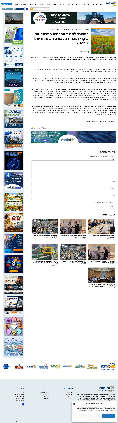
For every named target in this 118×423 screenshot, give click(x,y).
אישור (108, 416)
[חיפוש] (31, 9)
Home (87, 29)
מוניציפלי (61, 4)
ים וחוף (54, 4)
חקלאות (48, 4)
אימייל (112, 188)
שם (113, 181)
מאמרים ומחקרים (97, 4)
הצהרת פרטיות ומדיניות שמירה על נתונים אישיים (94, 420)
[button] (74, 403)
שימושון (25, 4)
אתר (114, 195)
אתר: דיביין (15, 421)
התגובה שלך (111, 159)
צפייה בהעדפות (80, 416)
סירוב (94, 416)
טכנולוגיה (71, 4)
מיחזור (87, 4)
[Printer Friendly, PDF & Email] (39, 128)
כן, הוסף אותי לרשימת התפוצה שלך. (103, 202)
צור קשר (16, 4)
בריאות (41, 4)
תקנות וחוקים (33, 4)
